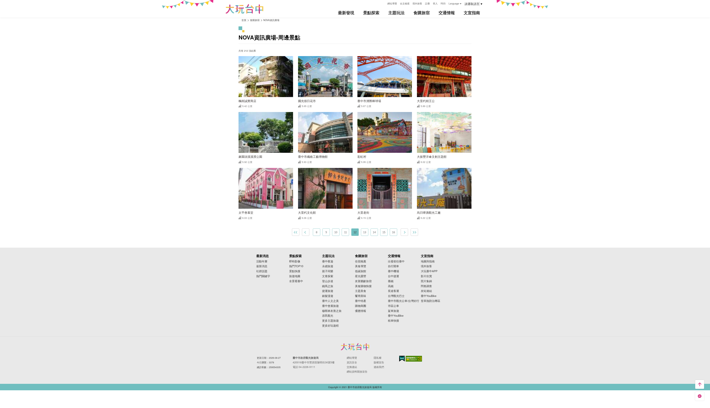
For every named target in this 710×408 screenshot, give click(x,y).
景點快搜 (294, 271)
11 (345, 232)
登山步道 (327, 281)
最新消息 (261, 266)
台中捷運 (393, 276)
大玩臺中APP (429, 271)
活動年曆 (261, 261)
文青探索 (327, 276)
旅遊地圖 (294, 276)
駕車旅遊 (393, 310)
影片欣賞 (426, 276)
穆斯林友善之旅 (332, 310)
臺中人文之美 (330, 300)
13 (364, 232)
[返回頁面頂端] (699, 384)
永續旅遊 (327, 266)
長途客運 (393, 290)
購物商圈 (360, 305)
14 (374, 232)
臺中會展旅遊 (330, 305)
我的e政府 (402, 358)
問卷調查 (426, 286)
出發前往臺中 (396, 261)
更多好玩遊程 (330, 325)
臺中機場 (393, 271)
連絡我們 (379, 367)
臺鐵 (390, 281)
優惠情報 (360, 310)
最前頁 (295, 232)
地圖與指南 (428, 261)
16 (393, 232)
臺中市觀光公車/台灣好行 (403, 300)
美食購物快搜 (363, 286)
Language (454, 3)
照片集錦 (426, 281)
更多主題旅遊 (330, 320)
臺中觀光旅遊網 (244, 9)
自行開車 (393, 266)
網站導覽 (392, 3)
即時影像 (294, 261)
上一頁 (305, 232)
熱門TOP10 (296, 266)
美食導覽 (360, 266)
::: (383, 3)
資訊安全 (352, 362)
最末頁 (414, 232)
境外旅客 (417, 3)
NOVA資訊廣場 (271, 20)
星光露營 (360, 276)
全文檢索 (405, 3)
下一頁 (404, 232)
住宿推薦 (360, 261)
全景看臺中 (296, 281)
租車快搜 (393, 320)
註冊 (427, 3)
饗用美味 (360, 295)
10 (335, 232)
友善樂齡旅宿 (363, 281)
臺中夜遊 (327, 261)
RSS (443, 3)
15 (383, 232)
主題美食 (360, 290)
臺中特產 (360, 300)
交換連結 (352, 367)
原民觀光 (327, 315)
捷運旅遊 (327, 290)
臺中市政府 (355, 346)
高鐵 (390, 286)
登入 (435, 3)
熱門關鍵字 (263, 276)
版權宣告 (379, 362)
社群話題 (261, 271)
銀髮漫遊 (327, 295)
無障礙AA (414, 359)
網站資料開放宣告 (357, 371)
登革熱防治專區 (430, 300)
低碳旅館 (360, 271)
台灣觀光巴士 (396, 295)
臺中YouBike (395, 315)
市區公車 (393, 305)
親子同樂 (327, 271)
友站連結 (426, 290)
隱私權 (377, 357)
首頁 (243, 20)
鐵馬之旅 (327, 286)
